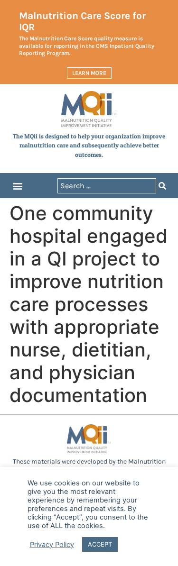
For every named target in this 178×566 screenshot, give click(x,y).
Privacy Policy (52, 544)
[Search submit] (162, 186)
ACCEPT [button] (100, 544)
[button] (17, 185)
